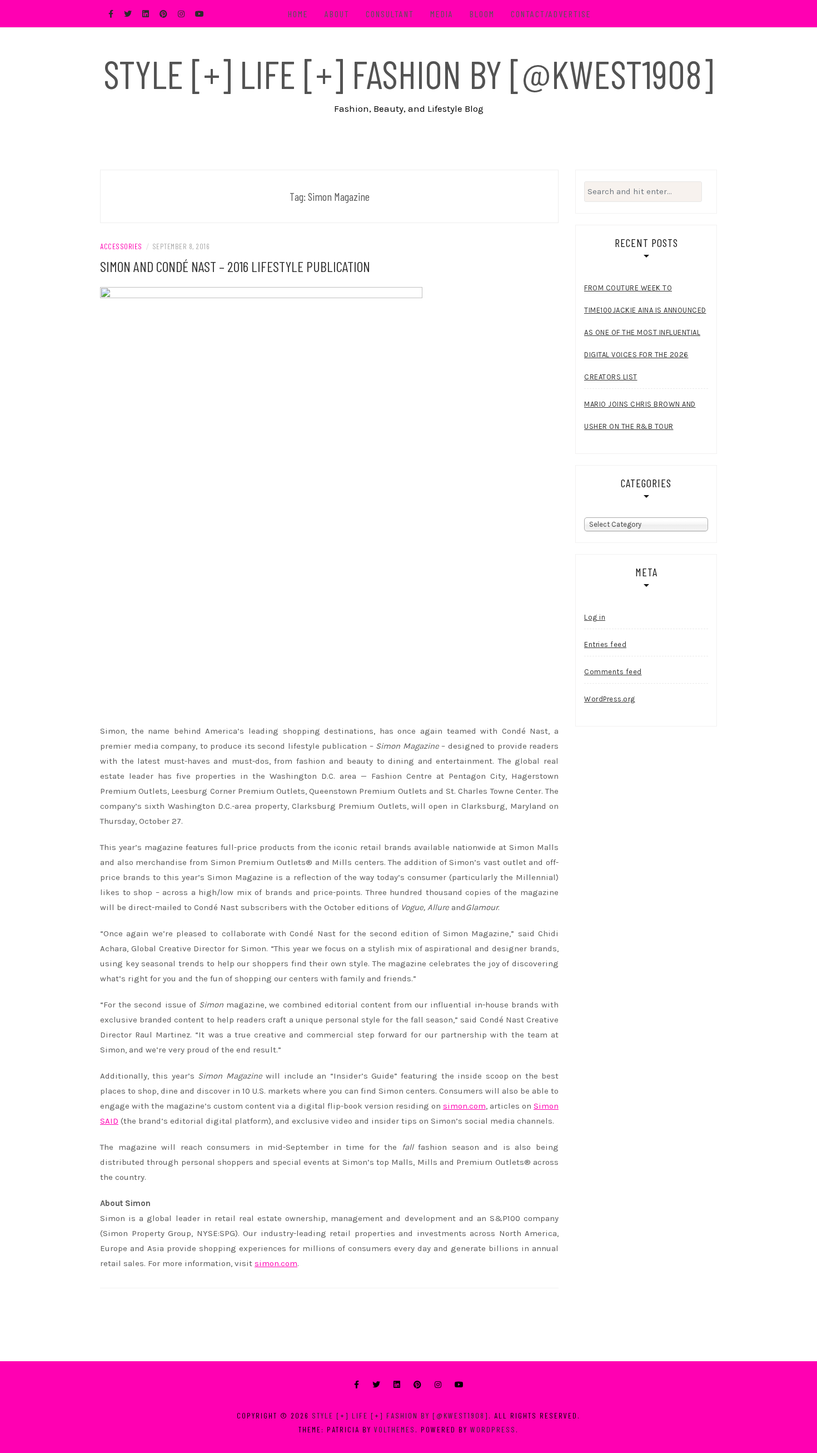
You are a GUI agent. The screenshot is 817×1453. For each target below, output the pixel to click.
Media (442, 13)
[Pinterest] (417, 1385)
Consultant (390, 13)
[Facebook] (356, 1385)
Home (298, 13)
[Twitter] (376, 1385)
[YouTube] (459, 1385)
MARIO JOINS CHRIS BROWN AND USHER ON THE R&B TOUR (640, 415)
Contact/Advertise (551, 13)
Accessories (121, 246)
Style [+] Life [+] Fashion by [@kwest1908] (408, 73)
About (337, 13)
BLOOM (482, 13)
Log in (594, 617)
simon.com (464, 1106)
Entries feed (605, 644)
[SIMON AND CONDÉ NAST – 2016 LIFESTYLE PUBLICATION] (261, 501)
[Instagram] (438, 1385)
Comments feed (613, 672)
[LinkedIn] (396, 1385)
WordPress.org (609, 699)
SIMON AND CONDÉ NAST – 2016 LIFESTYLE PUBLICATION (235, 266)
